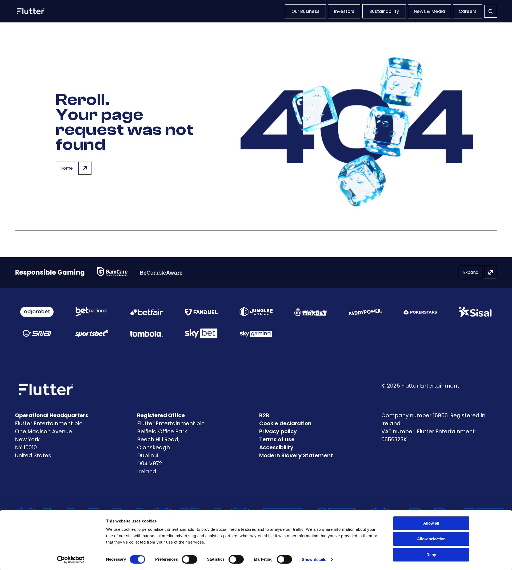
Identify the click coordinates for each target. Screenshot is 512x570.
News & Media (429, 11)
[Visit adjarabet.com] (37, 312)
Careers (468, 11)
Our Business (305, 11)
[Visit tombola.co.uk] (146, 333)
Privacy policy (278, 431)
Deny (431, 554)
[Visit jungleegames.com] (256, 311)
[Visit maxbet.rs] (310, 311)
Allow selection (431, 539)
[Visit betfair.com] (146, 312)
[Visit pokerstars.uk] (420, 312)
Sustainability (384, 11)
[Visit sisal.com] (475, 312)
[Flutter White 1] (30, 11)
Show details (314, 559)
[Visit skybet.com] (201, 333)
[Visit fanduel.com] (201, 312)
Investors (344, 11)
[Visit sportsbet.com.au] (91, 333)
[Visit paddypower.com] (365, 312)
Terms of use (277, 439)
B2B (264, 415)
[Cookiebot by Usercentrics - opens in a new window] (70, 560)
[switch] (189, 559)
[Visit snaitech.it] (37, 333)
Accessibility (276, 447)
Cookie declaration (285, 423)
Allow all (431, 523)
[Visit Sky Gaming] (256, 333)
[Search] (490, 11)
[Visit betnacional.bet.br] (91, 311)
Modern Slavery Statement (296, 455)
